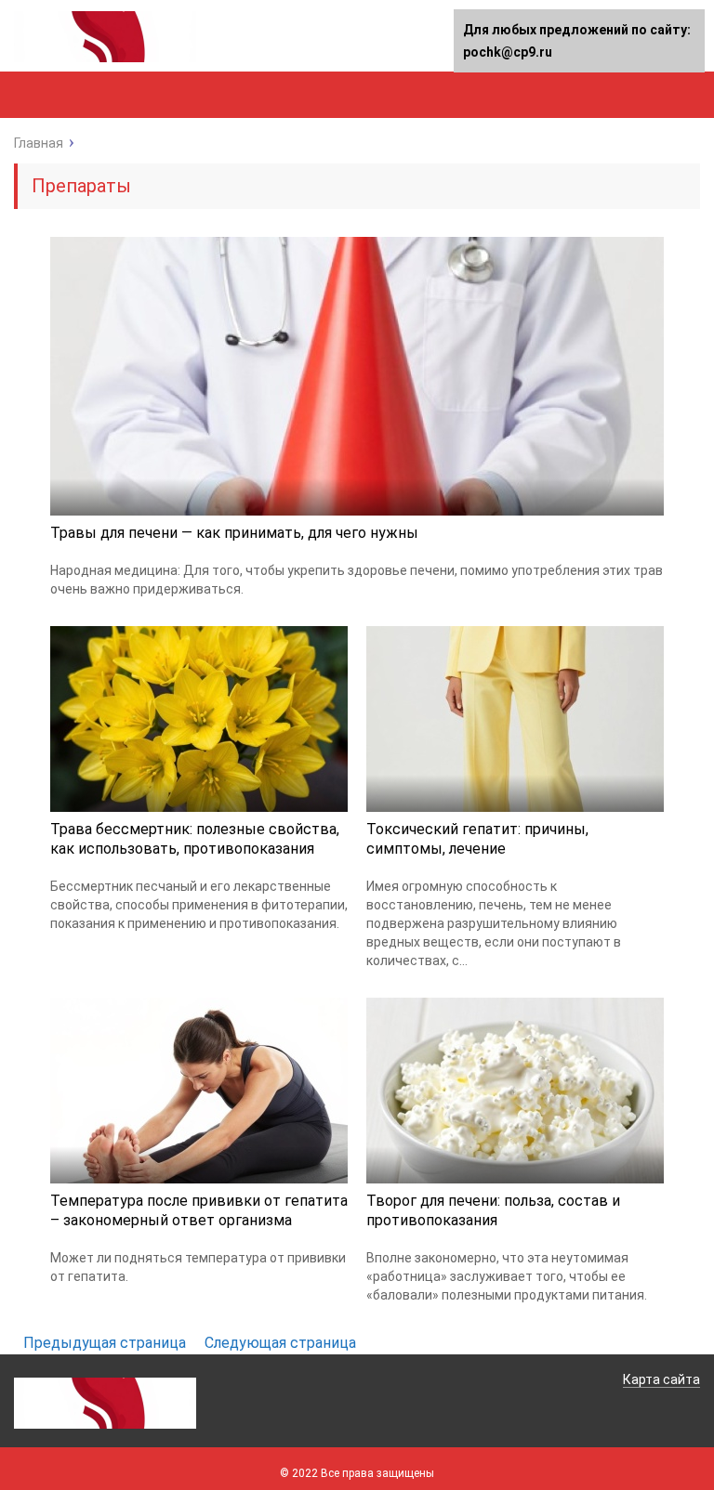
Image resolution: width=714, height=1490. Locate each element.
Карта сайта (661, 1379)
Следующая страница (280, 1343)
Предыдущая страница (104, 1343)
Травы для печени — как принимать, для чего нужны (234, 533)
